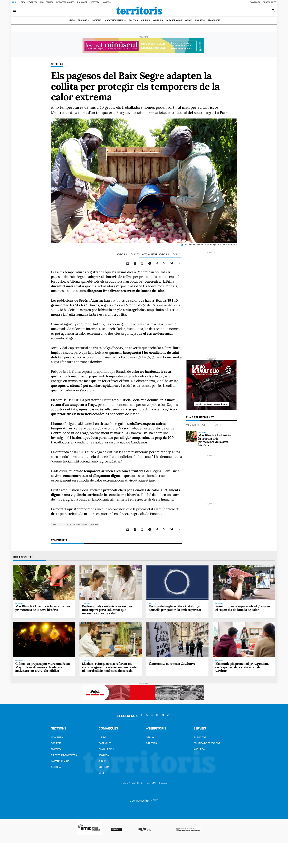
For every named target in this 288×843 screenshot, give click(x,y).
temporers (57, 524)
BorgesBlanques (65, 2)
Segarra (103, 755)
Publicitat (200, 737)
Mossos (106, 2)
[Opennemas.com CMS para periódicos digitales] (144, 800)
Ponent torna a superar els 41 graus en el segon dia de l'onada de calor (242, 608)
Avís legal (200, 749)
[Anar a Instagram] (157, 715)
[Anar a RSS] (168, 715)
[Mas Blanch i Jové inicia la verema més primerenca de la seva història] (191, 436)
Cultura (56, 767)
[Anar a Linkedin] (152, 715)
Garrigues (104, 743)
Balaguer (82, 2)
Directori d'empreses (64, 755)
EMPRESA (56, 749)
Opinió (150, 737)
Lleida (22, 2)
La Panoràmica (60, 761)
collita (68, 524)
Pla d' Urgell (106, 749)
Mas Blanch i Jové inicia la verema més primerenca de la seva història (214, 440)
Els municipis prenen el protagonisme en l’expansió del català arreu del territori (242, 667)
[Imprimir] (135, 263)
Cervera (95, 2)
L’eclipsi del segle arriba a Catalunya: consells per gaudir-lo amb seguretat (175, 608)
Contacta (255, 2)
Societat (57, 64)
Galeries (151, 743)
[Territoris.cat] (139, 10)
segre (85, 524)
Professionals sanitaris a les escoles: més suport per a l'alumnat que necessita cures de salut (107, 609)
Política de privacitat (207, 743)
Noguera (103, 767)
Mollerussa (46, 2)
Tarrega (32, 2)
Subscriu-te (269, 2)
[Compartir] (142, 263)
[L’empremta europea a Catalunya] (177, 639)
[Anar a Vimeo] (162, 715)
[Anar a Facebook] (141, 715)
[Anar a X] (146, 715)
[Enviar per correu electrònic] (128, 263)
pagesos (94, 524)
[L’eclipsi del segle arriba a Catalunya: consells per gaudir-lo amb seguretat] (177, 582)
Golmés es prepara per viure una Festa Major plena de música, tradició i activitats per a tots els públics (42, 667)
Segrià (102, 761)
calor (77, 524)
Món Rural (57, 737)
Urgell (102, 773)
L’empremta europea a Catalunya (172, 664)
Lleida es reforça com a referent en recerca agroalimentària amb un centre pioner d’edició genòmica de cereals (110, 667)
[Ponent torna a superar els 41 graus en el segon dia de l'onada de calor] (244, 582)
